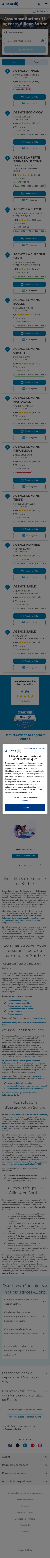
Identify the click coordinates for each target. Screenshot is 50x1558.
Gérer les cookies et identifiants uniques (24, 799)
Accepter (25, 808)
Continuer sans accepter (34, 748)
